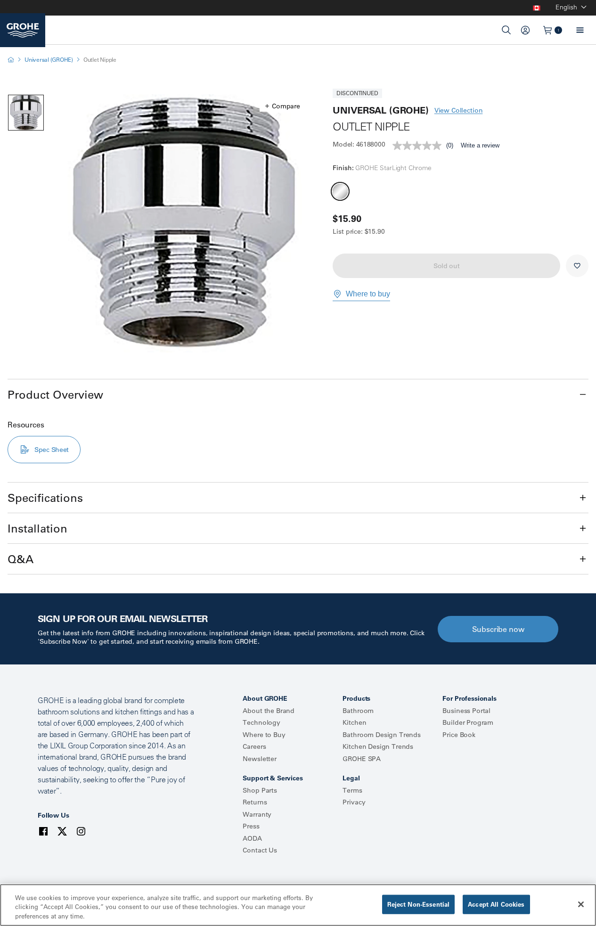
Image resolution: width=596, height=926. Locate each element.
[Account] (525, 30)
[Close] (581, 904)
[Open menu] (580, 30)
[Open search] (506, 30)
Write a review (480, 145)
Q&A (20, 559)
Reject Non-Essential (418, 904)
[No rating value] (419, 145)
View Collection (458, 110)
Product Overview (55, 394)
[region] (298, 905)
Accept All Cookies (496, 904)
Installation (37, 528)
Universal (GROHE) (48, 59)
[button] (282, 106)
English (566, 7)
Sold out (446, 266)
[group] (185, 223)
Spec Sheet (51, 449)
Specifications (45, 498)
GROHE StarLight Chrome (340, 191)
